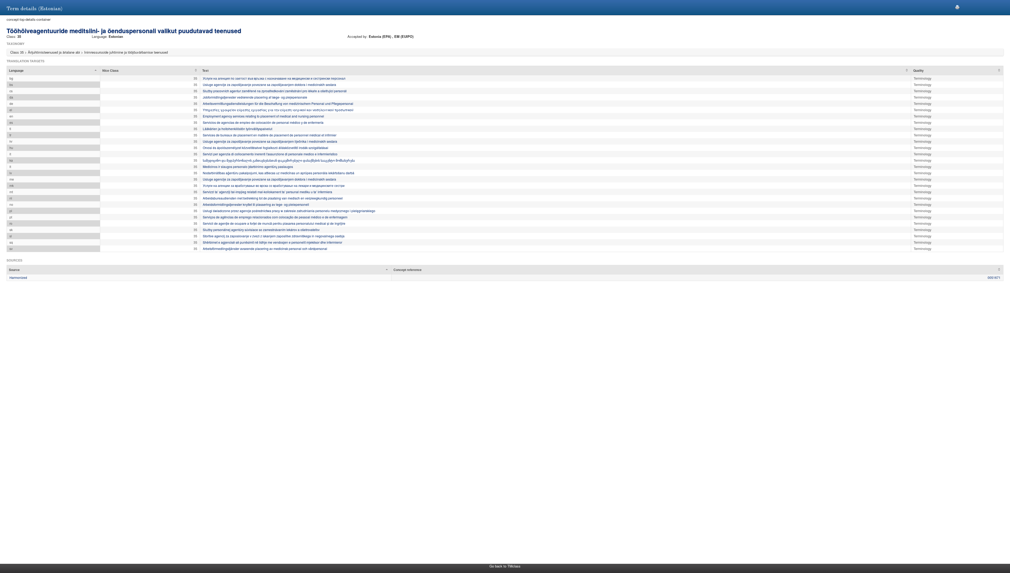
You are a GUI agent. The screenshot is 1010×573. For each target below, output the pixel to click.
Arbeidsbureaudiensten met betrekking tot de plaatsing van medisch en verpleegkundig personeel (273, 198)
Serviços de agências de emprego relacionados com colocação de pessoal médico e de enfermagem (275, 217)
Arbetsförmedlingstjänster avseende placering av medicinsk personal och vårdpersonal (265, 248)
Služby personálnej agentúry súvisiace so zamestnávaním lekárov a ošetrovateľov (261, 229)
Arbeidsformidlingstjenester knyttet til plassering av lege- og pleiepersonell (256, 204)
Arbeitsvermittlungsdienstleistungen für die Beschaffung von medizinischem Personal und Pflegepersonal (278, 103)
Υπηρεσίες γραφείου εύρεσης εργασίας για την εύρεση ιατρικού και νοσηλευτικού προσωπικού (278, 110)
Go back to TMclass (505, 566)
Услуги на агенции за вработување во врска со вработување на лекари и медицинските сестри (274, 185)
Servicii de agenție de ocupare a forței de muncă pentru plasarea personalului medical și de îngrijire (274, 223)
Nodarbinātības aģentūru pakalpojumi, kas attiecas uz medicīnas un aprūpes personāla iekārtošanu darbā (278, 173)
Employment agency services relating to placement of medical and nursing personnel (263, 116)
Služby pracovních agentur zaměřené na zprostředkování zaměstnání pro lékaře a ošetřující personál (275, 91)
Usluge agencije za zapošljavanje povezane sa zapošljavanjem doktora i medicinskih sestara (269, 84)
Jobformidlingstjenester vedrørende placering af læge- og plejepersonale (255, 97)
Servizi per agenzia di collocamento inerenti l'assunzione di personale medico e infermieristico (270, 154)
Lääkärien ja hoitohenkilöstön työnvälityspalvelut (237, 128)
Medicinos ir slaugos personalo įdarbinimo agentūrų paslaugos (248, 166)
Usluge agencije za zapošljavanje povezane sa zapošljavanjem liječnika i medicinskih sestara (270, 141)
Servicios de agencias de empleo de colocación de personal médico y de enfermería (263, 122)
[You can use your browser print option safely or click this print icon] (957, 6)
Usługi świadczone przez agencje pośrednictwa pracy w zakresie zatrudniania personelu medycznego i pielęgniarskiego (289, 210)
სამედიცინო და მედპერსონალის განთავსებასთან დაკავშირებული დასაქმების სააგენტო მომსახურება (279, 160)
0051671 (994, 277)
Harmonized (18, 277)
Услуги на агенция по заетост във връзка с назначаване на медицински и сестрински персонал (274, 78)
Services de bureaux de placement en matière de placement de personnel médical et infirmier (269, 135)
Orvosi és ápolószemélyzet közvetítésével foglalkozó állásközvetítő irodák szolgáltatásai (265, 147)
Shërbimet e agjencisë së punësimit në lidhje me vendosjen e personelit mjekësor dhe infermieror (272, 242)
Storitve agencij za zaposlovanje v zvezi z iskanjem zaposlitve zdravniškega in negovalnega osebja (274, 236)
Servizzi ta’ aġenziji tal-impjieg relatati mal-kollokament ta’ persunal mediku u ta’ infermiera (267, 192)
